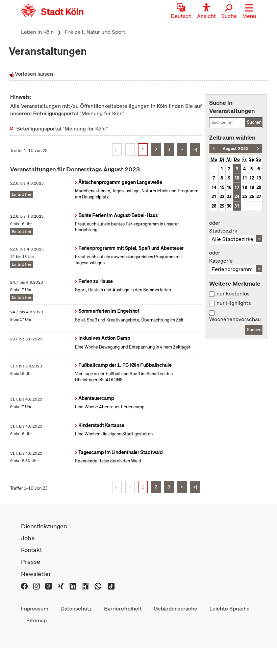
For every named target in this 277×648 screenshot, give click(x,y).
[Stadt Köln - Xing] (60, 586)
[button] (249, 11)
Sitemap (36, 620)
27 (258, 196)
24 (236, 196)
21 (213, 196)
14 (213, 187)
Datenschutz (76, 608)
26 (251, 196)
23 (229, 196)
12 (251, 178)
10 (236, 178)
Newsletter (36, 574)
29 (222, 206)
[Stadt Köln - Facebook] (24, 586)
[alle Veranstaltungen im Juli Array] (213, 148)
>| (195, 149)
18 (244, 187)
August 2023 (236, 148)
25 (244, 196)
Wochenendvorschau (235, 319)
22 (222, 196)
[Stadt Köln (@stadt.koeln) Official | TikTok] (111, 586)
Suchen (254, 122)
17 (236, 187)
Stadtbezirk (223, 227)
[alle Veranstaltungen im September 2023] (258, 148)
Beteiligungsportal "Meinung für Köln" (62, 128)
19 (251, 187)
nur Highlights (234, 303)
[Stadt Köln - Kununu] (85, 586)
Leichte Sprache (229, 608)
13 (258, 178)
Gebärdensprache (175, 608)
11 (244, 178)
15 (222, 187)
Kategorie (221, 256)
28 (213, 206)
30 (229, 206)
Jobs (27, 538)
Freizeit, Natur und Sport (95, 31)
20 (258, 187)
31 (236, 206)
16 (229, 187)
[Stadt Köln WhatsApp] (98, 586)
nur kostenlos (233, 293)
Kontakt (31, 550)
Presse (30, 562)
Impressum (34, 608)
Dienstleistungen (44, 526)
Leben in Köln (37, 31)
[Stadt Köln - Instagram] (36, 586)
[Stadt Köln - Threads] (48, 586)
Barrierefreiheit (123, 608)
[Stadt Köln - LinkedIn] (73, 586)
